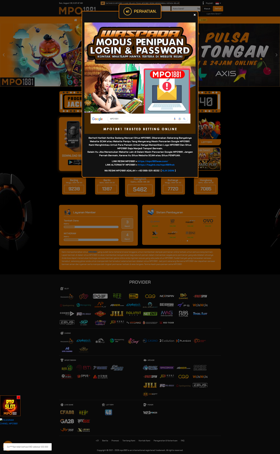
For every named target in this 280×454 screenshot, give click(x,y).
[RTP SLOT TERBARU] (10, 405)
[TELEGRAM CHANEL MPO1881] (10, 421)
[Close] (194, 14)
